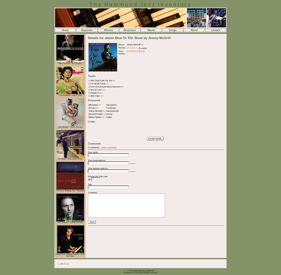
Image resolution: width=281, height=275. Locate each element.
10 (143, 51)
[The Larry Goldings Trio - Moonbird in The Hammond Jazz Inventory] (70, 189)
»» (142, 44)
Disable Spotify (155, 138)
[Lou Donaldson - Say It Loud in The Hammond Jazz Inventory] (70, 94)
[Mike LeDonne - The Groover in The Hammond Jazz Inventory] (70, 62)
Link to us (64, 264)
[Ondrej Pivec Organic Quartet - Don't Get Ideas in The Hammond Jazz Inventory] (70, 253)
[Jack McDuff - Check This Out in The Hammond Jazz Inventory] (70, 125)
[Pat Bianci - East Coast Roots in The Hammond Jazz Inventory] (70, 157)
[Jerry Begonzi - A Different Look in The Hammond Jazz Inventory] (70, 221)
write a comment (108, 147)
